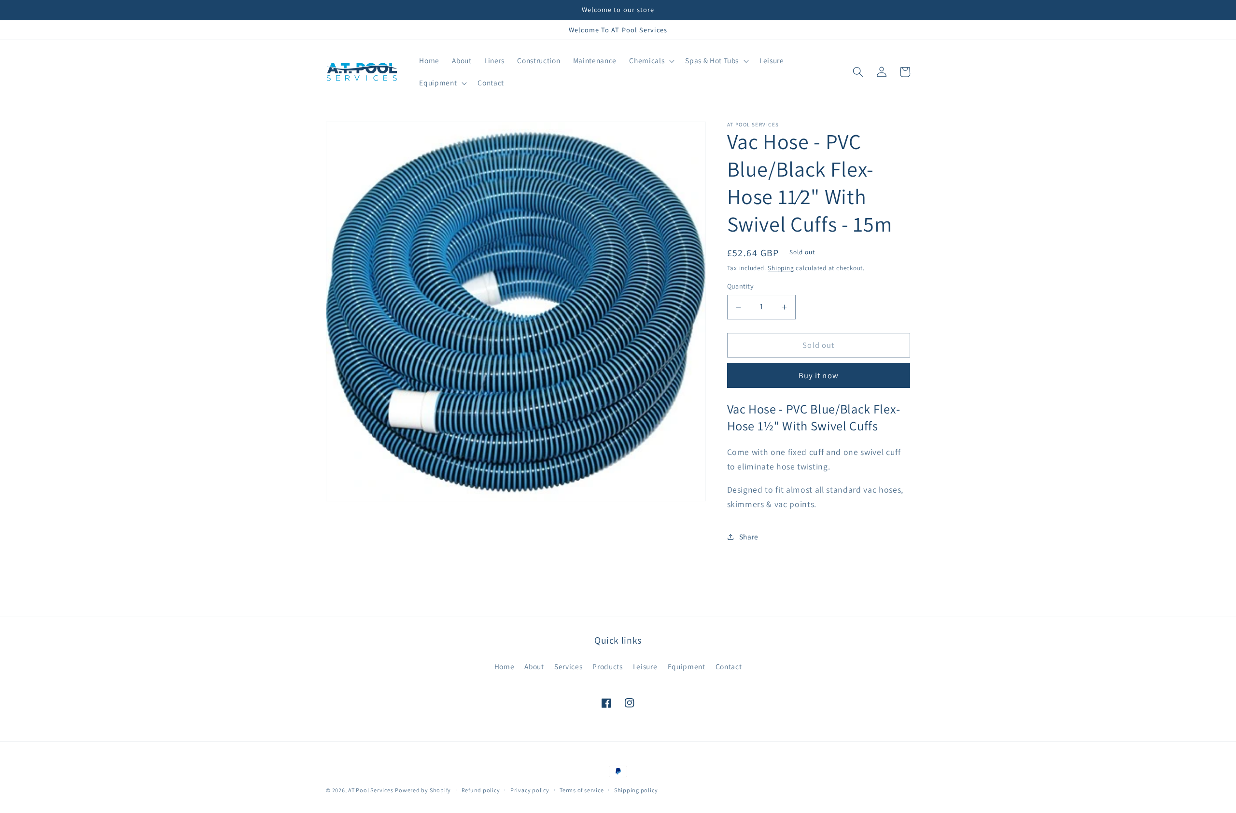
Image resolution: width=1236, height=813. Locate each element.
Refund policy (481, 790)
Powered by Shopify (423, 790)
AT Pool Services (370, 790)
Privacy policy (529, 790)
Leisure (645, 666)
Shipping (781, 268)
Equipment (686, 666)
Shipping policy (636, 790)
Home (504, 666)
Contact (729, 666)
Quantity (740, 286)
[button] (651, 61)
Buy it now (819, 375)
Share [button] (748, 537)
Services (568, 666)
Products (607, 666)
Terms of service (582, 790)
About (534, 666)
